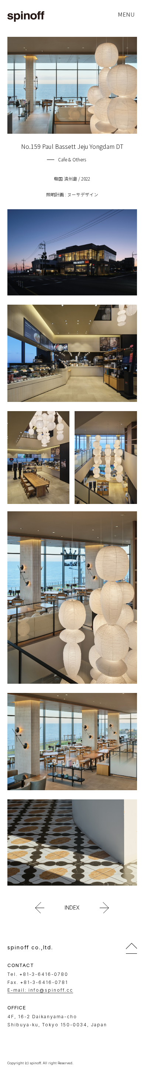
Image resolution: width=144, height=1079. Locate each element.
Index (72, 907)
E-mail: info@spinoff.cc (40, 990)
